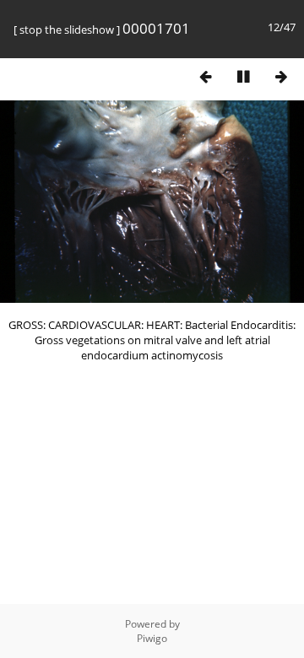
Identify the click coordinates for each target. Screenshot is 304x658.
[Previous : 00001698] (205, 76)
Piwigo (152, 638)
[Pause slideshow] (243, 76)
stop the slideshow (66, 29)
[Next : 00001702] (281, 76)
